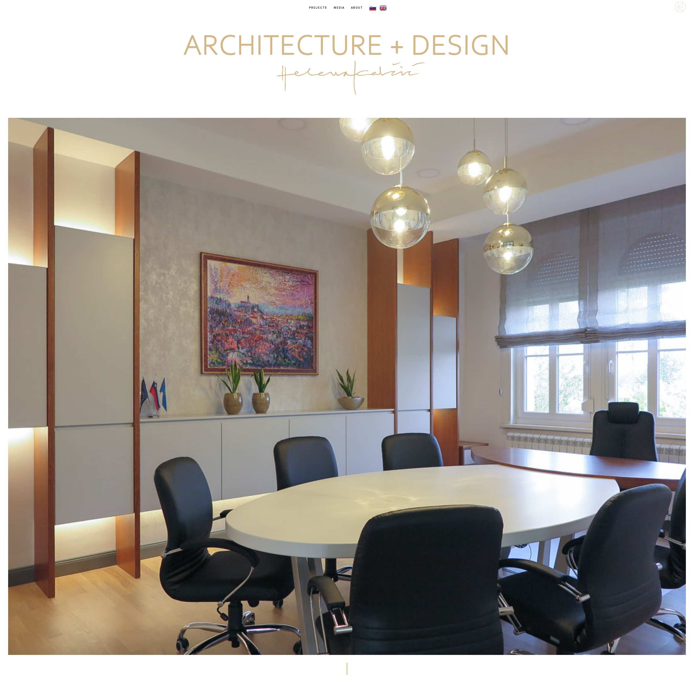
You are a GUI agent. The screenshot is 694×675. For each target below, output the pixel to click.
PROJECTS (318, 8)
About (357, 8)
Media (339, 8)
